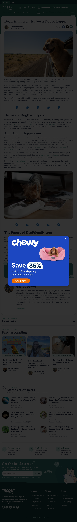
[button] (66, 239)
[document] (38, 261)
